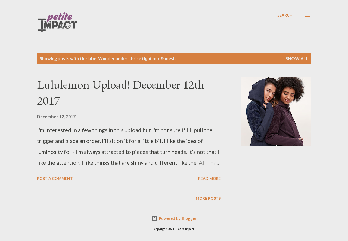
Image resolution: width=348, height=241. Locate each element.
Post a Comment (55, 178)
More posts (208, 198)
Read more (209, 178)
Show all (296, 58)
